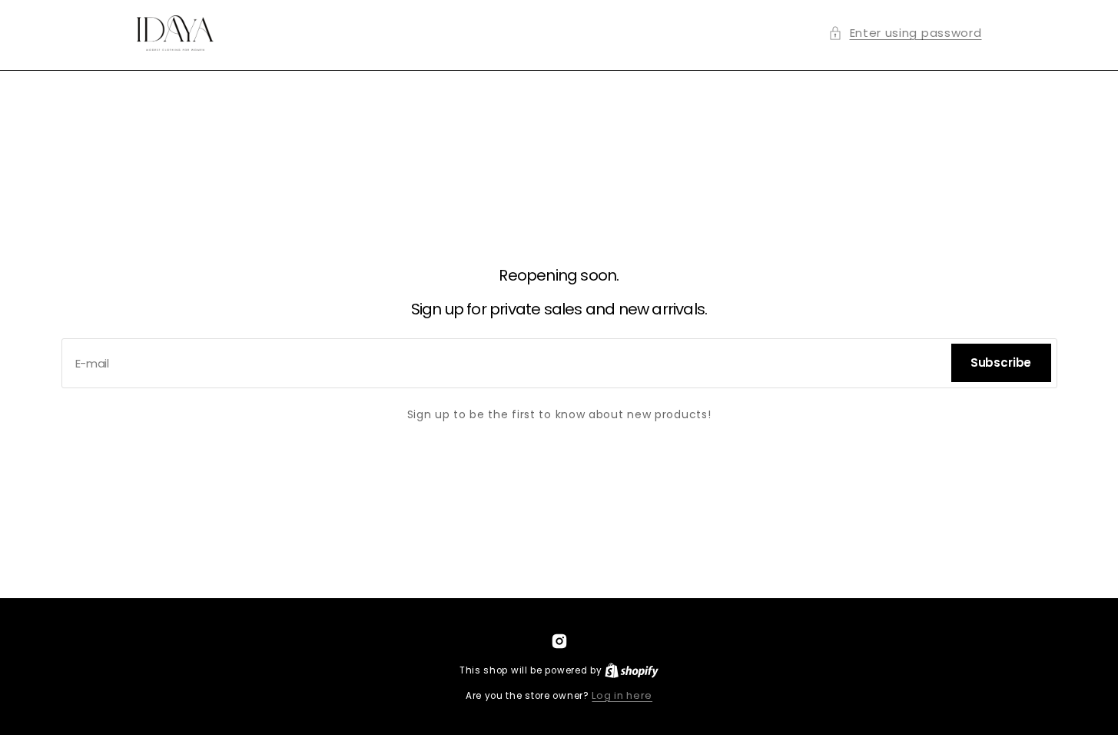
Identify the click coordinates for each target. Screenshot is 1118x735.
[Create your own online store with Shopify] (632, 670)
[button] (905, 33)
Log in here (622, 695)
